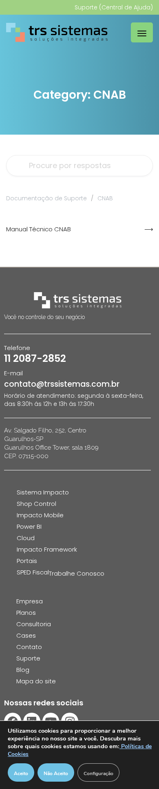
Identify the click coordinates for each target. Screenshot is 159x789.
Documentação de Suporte (46, 198)
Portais (27, 560)
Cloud (26, 538)
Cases (26, 635)
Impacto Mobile (40, 515)
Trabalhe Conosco (76, 573)
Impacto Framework (47, 549)
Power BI (29, 526)
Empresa (29, 601)
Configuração (98, 773)
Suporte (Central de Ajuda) (114, 7)
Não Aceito (56, 773)
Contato (29, 647)
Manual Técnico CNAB (38, 229)
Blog (22, 669)
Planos (26, 612)
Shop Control (36, 503)
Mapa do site (36, 681)
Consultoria (33, 624)
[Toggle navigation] (142, 32)
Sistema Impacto (43, 492)
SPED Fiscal (33, 572)
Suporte (28, 658)
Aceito (21, 773)
